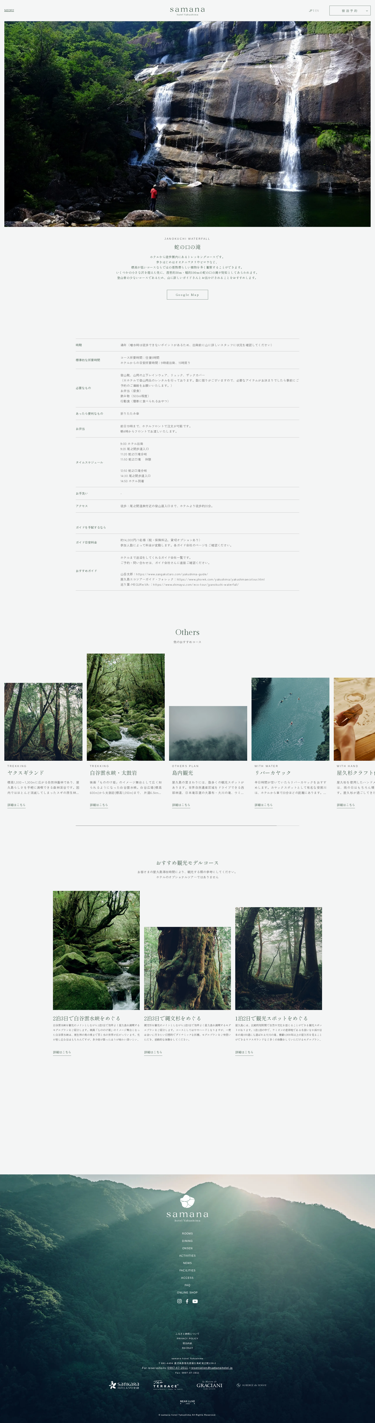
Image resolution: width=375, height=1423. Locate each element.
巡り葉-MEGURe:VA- (179, 584)
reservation (212, 1368)
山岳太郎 (164, 574)
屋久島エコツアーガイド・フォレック (192, 579)
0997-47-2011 (178, 1368)
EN (317, 10)
